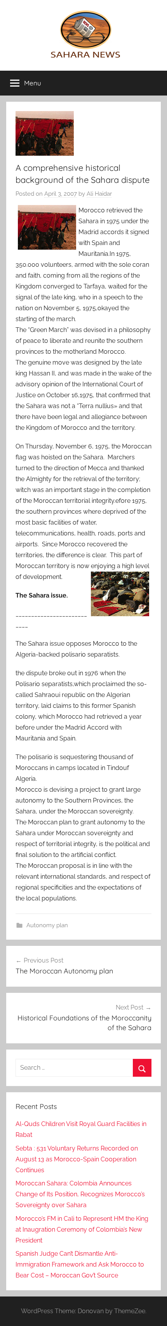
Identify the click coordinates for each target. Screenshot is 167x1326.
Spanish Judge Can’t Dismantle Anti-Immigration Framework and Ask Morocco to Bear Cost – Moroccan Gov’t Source (80, 1264)
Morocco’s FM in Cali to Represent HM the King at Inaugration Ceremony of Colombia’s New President (82, 1229)
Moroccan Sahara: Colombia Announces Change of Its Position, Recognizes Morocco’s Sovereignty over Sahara (80, 1194)
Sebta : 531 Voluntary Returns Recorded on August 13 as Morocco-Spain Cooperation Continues (77, 1159)
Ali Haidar (99, 193)
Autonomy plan (47, 925)
